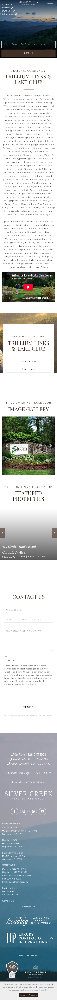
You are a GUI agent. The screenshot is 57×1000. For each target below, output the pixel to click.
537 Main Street (12, 843)
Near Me (28, 53)
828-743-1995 (40, 764)
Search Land (29, 369)
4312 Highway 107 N (14, 856)
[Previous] (2, 533)
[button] (6, 44)
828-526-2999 (38, 759)
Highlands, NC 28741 (12, 846)
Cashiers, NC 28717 (12, 834)
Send (27, 707)
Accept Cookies (28, 995)
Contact (7, 4)
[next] (54, 533)
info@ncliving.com (35, 773)
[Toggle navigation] (50, 5)
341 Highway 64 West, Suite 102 (20, 830)
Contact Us (8, 901)
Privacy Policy (29, 684)
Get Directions (34, 782)
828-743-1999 (12, 8)
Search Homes (28, 361)
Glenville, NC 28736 (12, 859)
